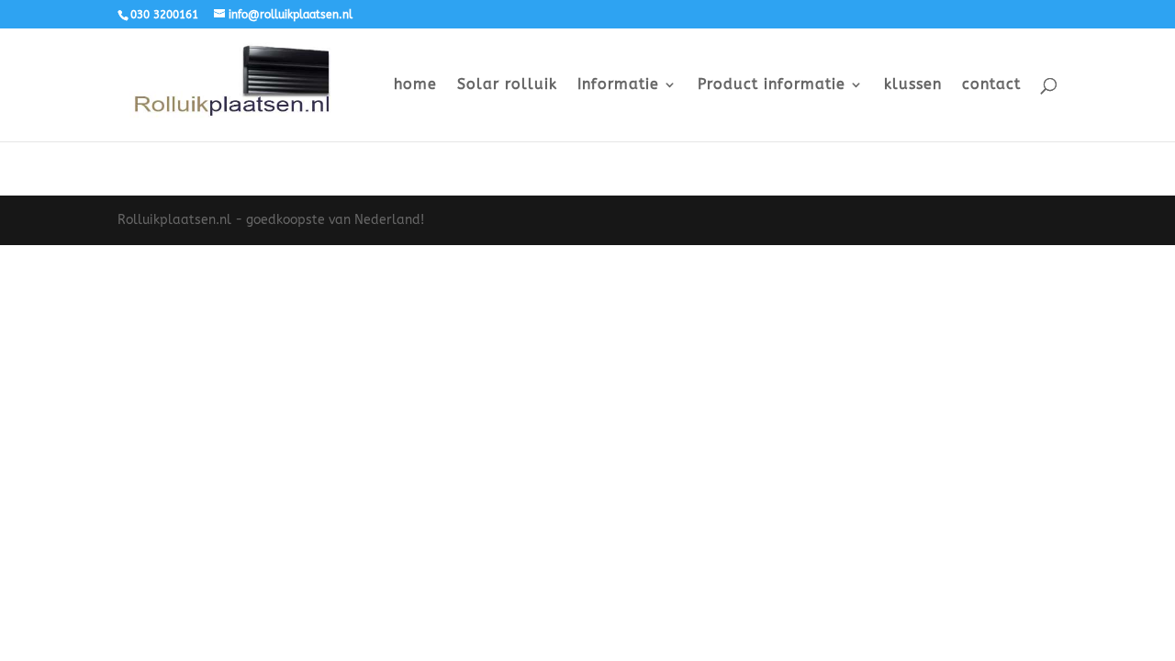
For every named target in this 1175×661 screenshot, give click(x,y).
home (415, 85)
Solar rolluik (507, 85)
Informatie (618, 85)
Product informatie (771, 85)
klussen (913, 85)
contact (991, 85)
